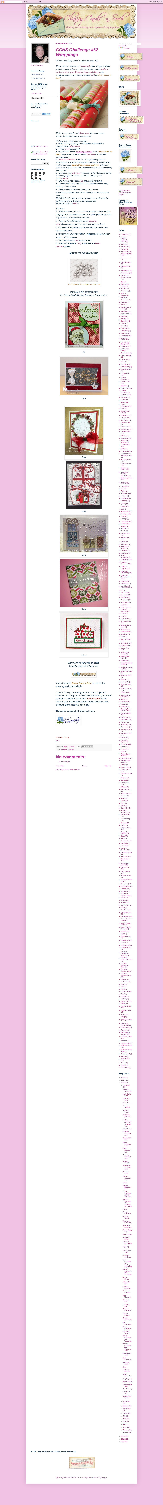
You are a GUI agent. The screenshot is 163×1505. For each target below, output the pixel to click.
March (125, 1427)
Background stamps (125, 285)
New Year (124, 706)
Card (122, 326)
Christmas (71, 749)
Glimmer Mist (125, 533)
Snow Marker (125, 841)
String (123, 907)
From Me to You (126, 1392)
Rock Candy (125, 793)
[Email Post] (78, 746)
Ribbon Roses (125, 789)
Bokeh (123, 305)
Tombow (123, 979)
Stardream (124, 891)
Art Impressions (126, 266)
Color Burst (124, 364)
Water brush (125, 1027)
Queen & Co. (125, 767)
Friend (125, 1209)
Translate (127, 48)
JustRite (123, 597)
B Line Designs (126, 278)
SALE (123, 803)
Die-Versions (125, 420)
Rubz (122, 798)
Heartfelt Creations (124, 563)
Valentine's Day (126, 1010)
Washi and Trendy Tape (125, 1024)
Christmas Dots (126, 1305)
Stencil (123, 898)
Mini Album (124, 660)
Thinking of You (126, 947)
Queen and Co (125, 770)
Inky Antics (124, 583)
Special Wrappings (127, 1318)
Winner (123, 1063)
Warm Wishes (127, 1234)
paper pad (124, 724)
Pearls (123, 738)
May (124, 1421)
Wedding (124, 1041)
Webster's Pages (126, 1036)
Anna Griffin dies (126, 254)
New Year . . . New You (127, 1115)
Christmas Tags (126, 1300)
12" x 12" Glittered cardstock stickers (124, 239)
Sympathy (124, 931)
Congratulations (126, 369)
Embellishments (126, 464)
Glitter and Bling (126, 1099)
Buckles (123, 316)
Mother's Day (125, 688)
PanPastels (124, 720)
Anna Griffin (125, 251)
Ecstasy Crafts (125, 451)
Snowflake (124, 843)
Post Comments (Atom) (72, 769)
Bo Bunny (124, 300)
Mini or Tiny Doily (126, 671)
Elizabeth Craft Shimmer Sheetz (126, 454)
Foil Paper (124, 514)
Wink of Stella (125, 1059)
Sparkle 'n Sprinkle (124, 849)
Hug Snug (124, 569)
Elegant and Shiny (127, 1354)
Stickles (123, 902)
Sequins (123, 823)
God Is (125, 1182)
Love (122, 616)
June (124, 1419)
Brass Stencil (125, 314)
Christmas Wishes (126, 1332)
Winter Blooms (127, 1103)
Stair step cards (126, 875)
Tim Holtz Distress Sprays (126, 974)
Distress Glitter (125, 422)
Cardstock (124, 333)
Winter (123, 1065)
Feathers (124, 496)
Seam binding (125, 815)
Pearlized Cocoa (126, 729)
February (126, 1430)
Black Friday (125, 291)
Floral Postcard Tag (126, 1150)
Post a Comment (64, 762)
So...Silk (123, 846)
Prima (123, 765)
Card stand (124, 328)
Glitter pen (124, 544)
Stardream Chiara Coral (125, 894)
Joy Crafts (124, 595)
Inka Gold (124, 581)
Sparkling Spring (126, 852)
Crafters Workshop (124, 391)
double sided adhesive (125, 441)
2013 (123, 1436)
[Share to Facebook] (89, 746)
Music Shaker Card (127, 1095)
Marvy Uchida (125, 632)
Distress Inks (125, 429)
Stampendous (125, 886)
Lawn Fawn (124, 607)
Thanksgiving (125, 945)
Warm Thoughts (127, 1296)
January (126, 1433)
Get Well (123, 528)
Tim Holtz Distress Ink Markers (124, 953)
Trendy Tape (125, 991)
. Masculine (124, 234)
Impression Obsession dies (126, 576)
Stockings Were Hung (127, 1242)
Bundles (123, 319)
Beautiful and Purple (127, 1397)
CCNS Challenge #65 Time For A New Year (127, 1122)
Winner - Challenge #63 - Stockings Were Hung (127, 1203)
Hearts (123, 566)
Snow (123, 838)
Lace (122, 605)
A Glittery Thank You (127, 1090)
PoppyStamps (125, 758)
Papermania (125, 727)
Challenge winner (124, 339)
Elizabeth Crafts (126, 459)
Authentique (125, 273)
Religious (124, 778)
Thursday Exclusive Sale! (127, 1156)
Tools (122, 984)
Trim (122, 994)
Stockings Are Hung (127, 1251)
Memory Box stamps (125, 653)
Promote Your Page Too (38, 78)
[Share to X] (87, 746)
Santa (123, 806)
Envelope (124, 486)
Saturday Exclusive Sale (127, 1133)
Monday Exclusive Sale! (127, 1187)
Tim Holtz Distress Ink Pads (126, 958)
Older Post (108, 766)
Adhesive (124, 246)
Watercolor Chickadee (127, 1222)
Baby (122, 282)
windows (124, 1056)
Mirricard (124, 679)
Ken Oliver (124, 602)
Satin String (124, 808)
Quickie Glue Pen (126, 774)
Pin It (58, 741)
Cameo (123, 323)
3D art (123, 244)
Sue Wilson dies (126, 912)
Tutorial (123, 999)
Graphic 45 (124, 560)
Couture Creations (124, 378)
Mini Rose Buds (126, 675)
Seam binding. (125, 819)
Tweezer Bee (125, 1001)
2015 (123, 1080)
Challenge (64, 749)
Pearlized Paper (126, 733)
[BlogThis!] (85, 746)
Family (123, 491)
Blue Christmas (127, 1359)
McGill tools (124, 643)
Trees (123, 989)
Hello (124, 1367)
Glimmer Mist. (125, 537)
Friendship (124, 524)
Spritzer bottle (125, 867)
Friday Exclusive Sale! (127, 1144)
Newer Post (60, 766)
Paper (123, 722)
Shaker (123, 825)
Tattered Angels (126, 936)
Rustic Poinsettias (127, 1375)
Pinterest (124, 749)
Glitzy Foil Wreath (126, 1247)
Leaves (123, 614)
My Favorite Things (124, 691)
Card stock (124, 331)
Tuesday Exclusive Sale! (127, 1178)
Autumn (123, 275)
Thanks (123, 943)
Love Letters (125, 618)
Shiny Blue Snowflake (127, 1226)
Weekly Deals (125, 1043)
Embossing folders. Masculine (124, 473)
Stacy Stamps (125, 871)
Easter (123, 449)
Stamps (123, 889)
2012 (123, 1439)
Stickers (123, 900)
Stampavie (124, 884)
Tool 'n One (124, 982)
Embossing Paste (126, 478)
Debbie (65, 746)
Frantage (124, 519)
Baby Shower (127, 1129)
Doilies (123, 436)
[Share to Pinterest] (92, 746)
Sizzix (123, 836)
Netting (123, 704)
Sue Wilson (124, 910)
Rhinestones (125, 783)
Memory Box (125, 648)
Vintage (123, 1017)
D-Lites (123, 400)
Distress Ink (124, 427)
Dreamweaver (125, 445)
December (126, 1085)
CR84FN (124, 386)
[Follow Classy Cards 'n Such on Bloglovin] (41, 115)
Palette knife (125, 717)
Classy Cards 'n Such (37, 74)
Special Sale (125, 856)
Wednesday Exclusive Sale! (127, 1167)
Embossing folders (124, 468)
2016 (123, 1077)
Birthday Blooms (126, 1162)
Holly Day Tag (127, 1379)
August (125, 1413)
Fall (122, 489)
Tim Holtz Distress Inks (125, 970)
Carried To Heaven (126, 1370)
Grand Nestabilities (125, 556)
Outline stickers (126, 713)
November (126, 1401)
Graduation (124, 553)
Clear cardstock (126, 355)
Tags (122, 934)
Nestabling (124, 702)
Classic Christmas (127, 1327)
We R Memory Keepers (125, 1033)
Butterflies (124, 321)
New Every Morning (126, 1106)
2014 (123, 1083)
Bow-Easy (124, 311)
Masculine (124, 634)
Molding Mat (125, 682)
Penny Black (125, 744)
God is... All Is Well (127, 1138)
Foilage (123, 516)
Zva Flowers (125, 1068)
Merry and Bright (126, 1363)
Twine (123, 1004)
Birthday (123, 288)
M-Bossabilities (126, 621)
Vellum (123, 1014)
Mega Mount (125, 646)
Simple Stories (125, 828)
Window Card (125, 1054)
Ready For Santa (126, 1238)
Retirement (124, 780)
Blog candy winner (124, 296)
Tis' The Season (126, 1314)
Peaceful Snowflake (127, 1287)
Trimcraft (123, 996)
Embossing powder (124, 483)
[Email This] (83, 746)
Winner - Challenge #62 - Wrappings (127, 1272)
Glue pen (124, 550)
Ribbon (123, 787)
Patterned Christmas (127, 1309)
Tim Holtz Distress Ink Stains (124, 965)
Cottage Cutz (125, 373)
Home (84, 766)
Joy (122, 590)
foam (122, 509)
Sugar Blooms (125, 916)
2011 (123, 1442)
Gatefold (123, 526)
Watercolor (124, 1030)
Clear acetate (125, 353)
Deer (122, 409)
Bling (122, 293)
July (124, 1416)
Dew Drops (124, 415)
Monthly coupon (126, 684)
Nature (123, 699)
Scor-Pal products (123, 811)
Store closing (125, 905)
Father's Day (125, 493)
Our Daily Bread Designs (126, 709)
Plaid (122, 751)
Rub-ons (123, 796)
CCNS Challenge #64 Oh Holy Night (127, 1194)
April (124, 1424)
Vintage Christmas (127, 1212)
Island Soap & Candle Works (125, 587)
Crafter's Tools (125, 388)
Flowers (123, 501)
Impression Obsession (124, 572)
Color (122, 362)
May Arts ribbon (126, 639)
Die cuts (123, 418)
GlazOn (123, 531)
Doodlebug (124, 438)
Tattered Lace (125, 940)
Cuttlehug (124, 397)
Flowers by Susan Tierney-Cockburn (126, 505)
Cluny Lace (124, 359)
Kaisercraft (124, 600)
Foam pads (124, 511)
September (126, 1409)
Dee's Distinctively (125, 405)
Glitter (123, 542)
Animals (123, 249)
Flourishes (124, 498)
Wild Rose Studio (126, 1045)
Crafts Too (124, 395)
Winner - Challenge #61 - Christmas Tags (127, 1347)
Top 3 (122, 986)
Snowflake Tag (127, 1381)
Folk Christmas (127, 1323)
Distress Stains (126, 431)
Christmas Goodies (126, 1291)
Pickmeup (124, 747)
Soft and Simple (126, 1278)
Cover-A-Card (125, 382)
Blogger (104, 1478)
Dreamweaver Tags (127, 1385)
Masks (123, 636)
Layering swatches (124, 610)
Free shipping (125, 521)
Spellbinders (125, 859)
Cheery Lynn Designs (125, 343)
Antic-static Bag (126, 262)
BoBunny (124, 302)
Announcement (126, 258)
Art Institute (124, 270)
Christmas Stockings (127, 1256)
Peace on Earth (126, 1172)
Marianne (124, 629)
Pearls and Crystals (124, 741)
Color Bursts (125, 367)
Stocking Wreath (126, 1217)
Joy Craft (124, 592)
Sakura (123, 801)
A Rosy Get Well (126, 1282)
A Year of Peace (126, 1111)
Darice (123, 402)
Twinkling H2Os (126, 1006)
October (125, 1406)
